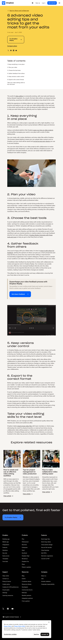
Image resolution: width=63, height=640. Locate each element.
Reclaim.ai (25, 558)
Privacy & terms (6, 581)
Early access (5, 556)
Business (24, 544)
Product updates (26, 567)
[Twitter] (3, 609)
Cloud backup (45, 550)
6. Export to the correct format (15, 79)
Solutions (5, 550)
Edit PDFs (44, 553)
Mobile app (5, 542)
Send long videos (46, 542)
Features (4, 547)
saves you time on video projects (43, 130)
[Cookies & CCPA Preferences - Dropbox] (26, 629)
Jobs (42, 578)
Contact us (5, 578)
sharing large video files (24, 426)
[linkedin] (14, 50)
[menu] (59, 3)
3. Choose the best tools (14, 70)
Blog (23, 576)
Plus (23, 539)
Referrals (24, 592)
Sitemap (4, 592)
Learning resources (7, 595)
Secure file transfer (46, 547)
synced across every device (41, 141)
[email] (16, 50)
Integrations (5, 544)
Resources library (26, 584)
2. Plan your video (12, 67)
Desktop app (6, 539)
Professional (25, 542)
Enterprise (24, 547)
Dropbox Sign (25, 556)
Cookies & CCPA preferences (10, 587)
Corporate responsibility (47, 584)
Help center (5, 576)
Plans (23, 564)
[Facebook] (8, 609)
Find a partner (26, 601)
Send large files (45, 539)
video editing (19, 96)
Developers (25, 587)
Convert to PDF (45, 558)
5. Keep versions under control (15, 76)
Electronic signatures (47, 556)
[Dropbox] (8, 3)
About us (43, 576)
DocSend (24, 553)
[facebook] (11, 50)
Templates (5, 558)
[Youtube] (12, 609)
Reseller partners (26, 595)
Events (24, 578)
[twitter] (8, 50)
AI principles (5, 590)
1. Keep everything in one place (16, 64)
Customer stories (26, 581)
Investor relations (46, 581)
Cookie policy (6, 584)
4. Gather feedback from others (16, 73)
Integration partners (27, 598)
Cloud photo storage (46, 544)
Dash (23, 550)
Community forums (27, 590)
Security (4, 553)
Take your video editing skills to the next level (16, 83)
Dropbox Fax (25, 561)
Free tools (5, 561)
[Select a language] (33, 3)
